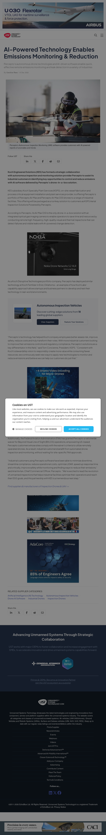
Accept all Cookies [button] (79, 429)
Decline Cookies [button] (48, 429)
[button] (22, 429)
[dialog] (53, 418)
